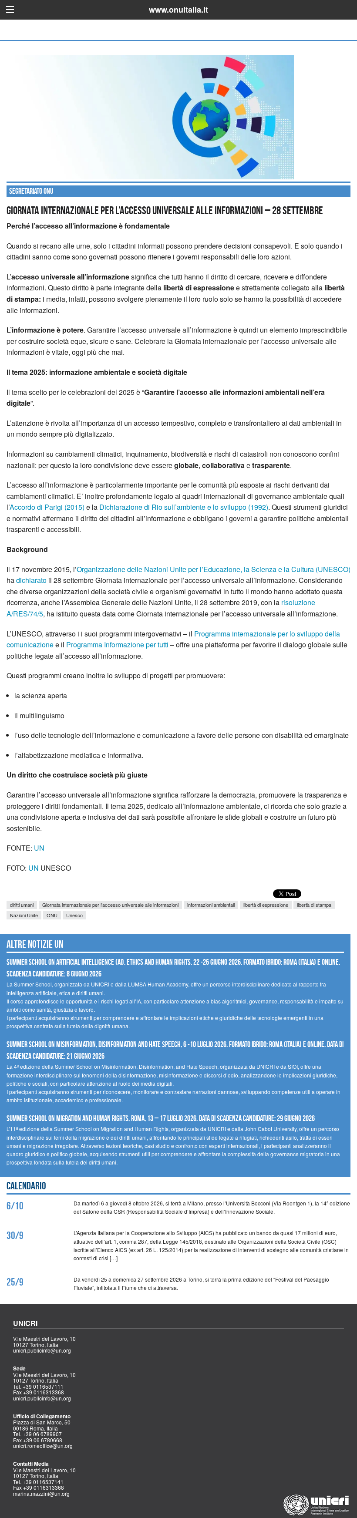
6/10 (15, 1206)
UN (39, 848)
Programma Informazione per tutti (117, 645)
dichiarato (31, 580)
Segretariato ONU (31, 191)
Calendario (26, 1186)
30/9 (15, 1235)
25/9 (15, 1282)
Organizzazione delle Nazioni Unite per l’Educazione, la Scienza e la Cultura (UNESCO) (213, 569)
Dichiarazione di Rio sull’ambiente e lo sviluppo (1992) (183, 507)
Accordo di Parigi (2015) (47, 507)
